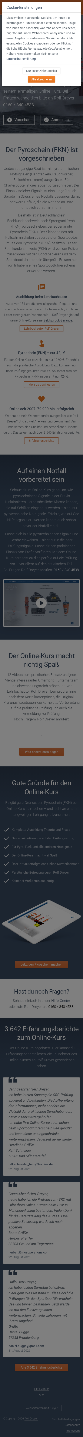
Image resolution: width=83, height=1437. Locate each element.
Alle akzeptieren (41, 79)
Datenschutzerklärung (21, 59)
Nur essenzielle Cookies (41, 71)
